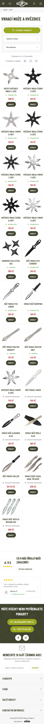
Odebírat (35, 667)
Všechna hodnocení (25, 569)
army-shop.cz (29, 718)
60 (36, 61)
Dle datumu (11, 47)
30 (31, 61)
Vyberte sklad (12, 39)
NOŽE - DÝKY (8, 10)
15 (25, 61)
